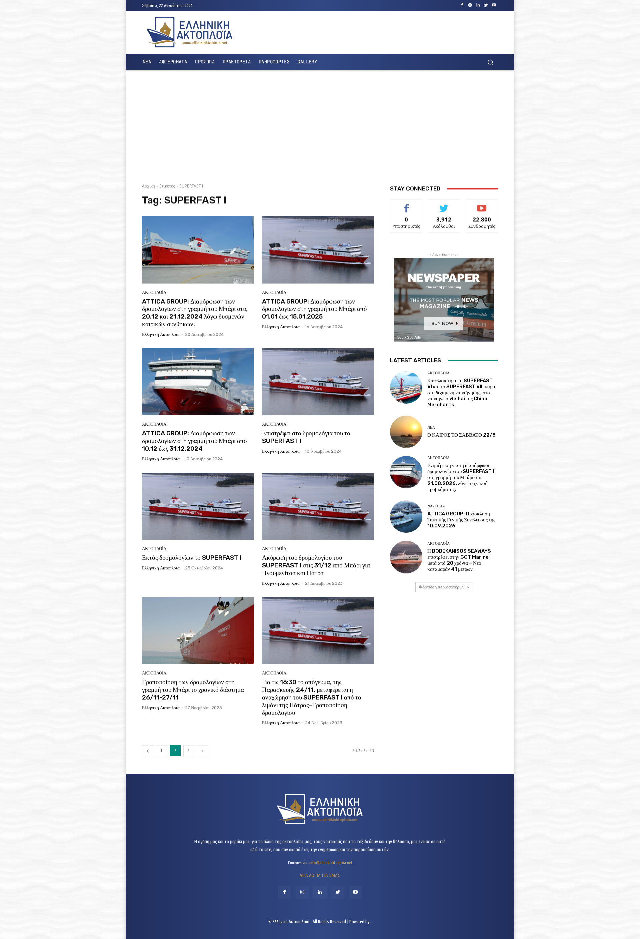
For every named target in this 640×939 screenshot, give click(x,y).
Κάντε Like (406, 204)
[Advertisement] (320, 124)
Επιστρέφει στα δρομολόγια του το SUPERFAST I (306, 437)
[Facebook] (462, 5)
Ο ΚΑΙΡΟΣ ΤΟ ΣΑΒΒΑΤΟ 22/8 (461, 435)
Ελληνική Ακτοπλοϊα (161, 334)
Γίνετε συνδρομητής (482, 207)
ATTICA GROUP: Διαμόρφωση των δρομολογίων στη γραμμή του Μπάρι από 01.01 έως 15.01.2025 (314, 309)
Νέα (431, 427)
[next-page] (202, 750)
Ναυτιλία (436, 506)
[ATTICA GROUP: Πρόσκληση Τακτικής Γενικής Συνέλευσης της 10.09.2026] (406, 516)
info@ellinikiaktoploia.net (330, 862)
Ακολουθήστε (444, 204)
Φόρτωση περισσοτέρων (442, 587)
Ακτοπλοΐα (154, 292)
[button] (490, 62)
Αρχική (148, 186)
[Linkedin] (478, 5)
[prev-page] (147, 750)
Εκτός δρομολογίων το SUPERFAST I (191, 557)
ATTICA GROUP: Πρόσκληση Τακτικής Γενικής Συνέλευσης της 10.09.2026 (461, 520)
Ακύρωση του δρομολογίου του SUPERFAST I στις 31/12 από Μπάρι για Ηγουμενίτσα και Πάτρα (316, 565)
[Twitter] (486, 5)
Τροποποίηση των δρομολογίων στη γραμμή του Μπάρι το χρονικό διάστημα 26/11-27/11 (193, 689)
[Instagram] (470, 5)
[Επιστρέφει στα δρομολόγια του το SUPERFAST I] (318, 382)
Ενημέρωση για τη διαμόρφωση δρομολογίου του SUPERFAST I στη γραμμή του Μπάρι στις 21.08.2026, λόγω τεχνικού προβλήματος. (460, 477)
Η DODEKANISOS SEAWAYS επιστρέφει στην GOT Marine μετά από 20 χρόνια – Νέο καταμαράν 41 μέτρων (459, 560)
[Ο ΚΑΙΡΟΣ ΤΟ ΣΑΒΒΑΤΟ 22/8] (406, 432)
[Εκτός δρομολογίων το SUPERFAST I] (198, 506)
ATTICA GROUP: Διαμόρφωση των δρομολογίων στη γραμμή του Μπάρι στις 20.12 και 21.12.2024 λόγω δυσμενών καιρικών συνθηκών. (194, 313)
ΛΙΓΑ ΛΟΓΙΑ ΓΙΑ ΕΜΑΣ (320, 875)
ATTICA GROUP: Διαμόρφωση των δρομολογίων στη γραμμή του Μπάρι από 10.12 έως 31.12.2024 (194, 440)
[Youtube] (494, 5)
